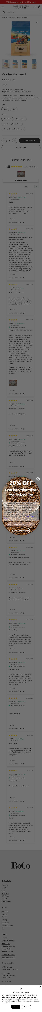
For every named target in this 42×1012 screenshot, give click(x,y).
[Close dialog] (38, 478)
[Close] (40, 987)
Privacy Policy (10, 1003)
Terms (6, 518)
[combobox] (9, 524)
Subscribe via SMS (21, 530)
